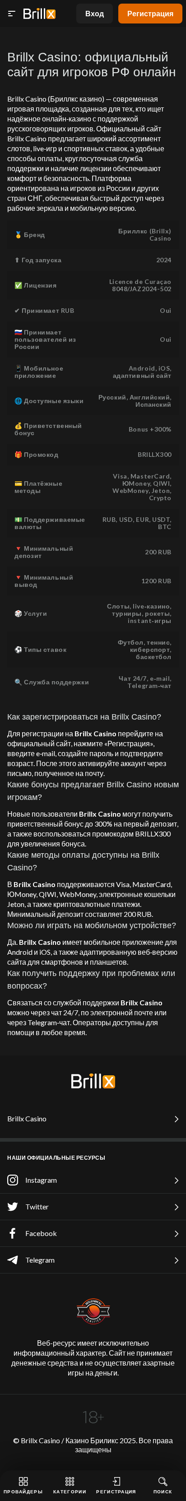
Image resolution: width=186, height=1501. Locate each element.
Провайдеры (23, 1491)
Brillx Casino (26, 1118)
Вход (94, 13)
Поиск (162, 1491)
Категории (69, 1491)
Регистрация (150, 13)
